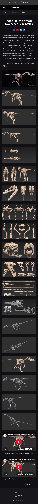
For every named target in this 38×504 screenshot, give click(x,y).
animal (24, 12)
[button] (30, 485)
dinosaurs (14, 12)
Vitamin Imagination (10, 7)
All (5, 12)
